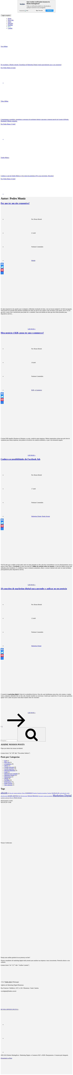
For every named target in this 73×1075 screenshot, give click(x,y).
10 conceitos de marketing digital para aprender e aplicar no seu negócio (34, 588)
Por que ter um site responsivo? (15, 203)
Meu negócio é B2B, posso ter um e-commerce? (22, 333)
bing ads (11, 793)
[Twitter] (36, 267)
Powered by (22, 10)
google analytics (13, 796)
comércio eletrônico (18, 793)
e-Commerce (38, 390)
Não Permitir (39, 10)
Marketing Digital (36, 516)
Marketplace (7, 777)
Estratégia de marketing (42, 793)
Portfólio (10, 25)
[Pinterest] (36, 270)
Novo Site (11, 20)
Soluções (10, 23)
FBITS (6, 765)
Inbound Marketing (9, 770)
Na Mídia (7, 780)
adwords (4, 793)
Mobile (33, 260)
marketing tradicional (5, 797)
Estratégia (35, 793)
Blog (9, 26)
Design (23, 793)
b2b (8, 793)
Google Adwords (9, 767)
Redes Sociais (46, 516)
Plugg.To (12, 797)
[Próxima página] (16, 726)
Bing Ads (7, 762)
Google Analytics (9, 769)
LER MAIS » (32, 329)
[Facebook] (36, 264)
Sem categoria (8, 785)
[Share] (36, 272)
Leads (6, 772)
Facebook (49, 793)
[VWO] (26, 10)
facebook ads (55, 793)
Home (9, 18)
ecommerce (29, 793)
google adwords (63, 793)
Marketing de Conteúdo (11, 773)
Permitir (49, 10)
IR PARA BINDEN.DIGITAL (9, 1009)
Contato (10, 28)
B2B (32, 390)
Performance (7, 781)
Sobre (9, 22)
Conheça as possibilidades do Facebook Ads (20, 459)
